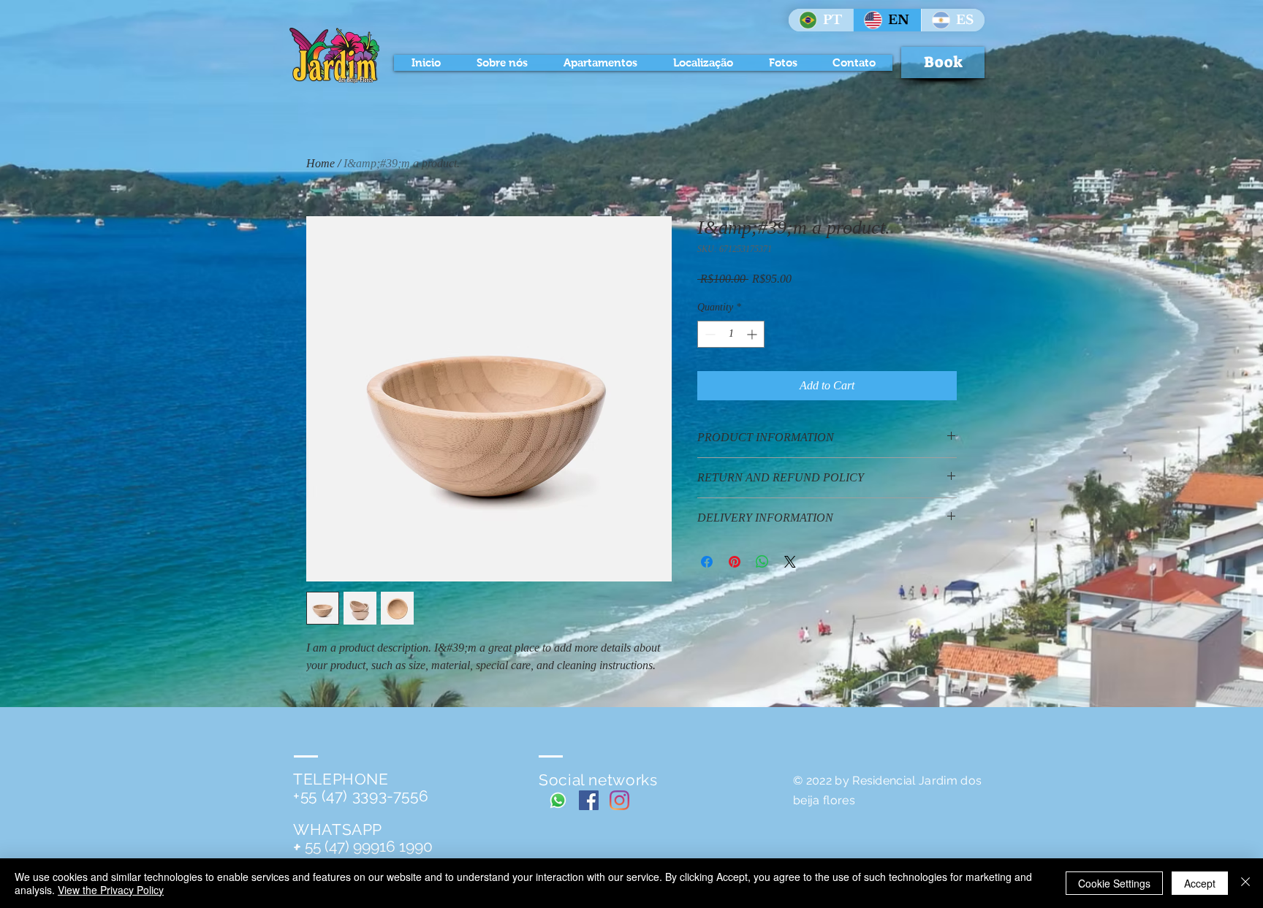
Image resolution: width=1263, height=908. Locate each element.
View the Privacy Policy (111, 889)
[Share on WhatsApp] (762, 562)
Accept (1199, 883)
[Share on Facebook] (707, 562)
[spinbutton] (731, 334)
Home (320, 163)
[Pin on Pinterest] (734, 562)
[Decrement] (708, 334)
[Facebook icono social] (589, 800)
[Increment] (753, 334)
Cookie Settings (1114, 883)
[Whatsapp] (558, 800)
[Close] (1245, 883)
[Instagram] (619, 800)
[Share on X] (790, 562)
